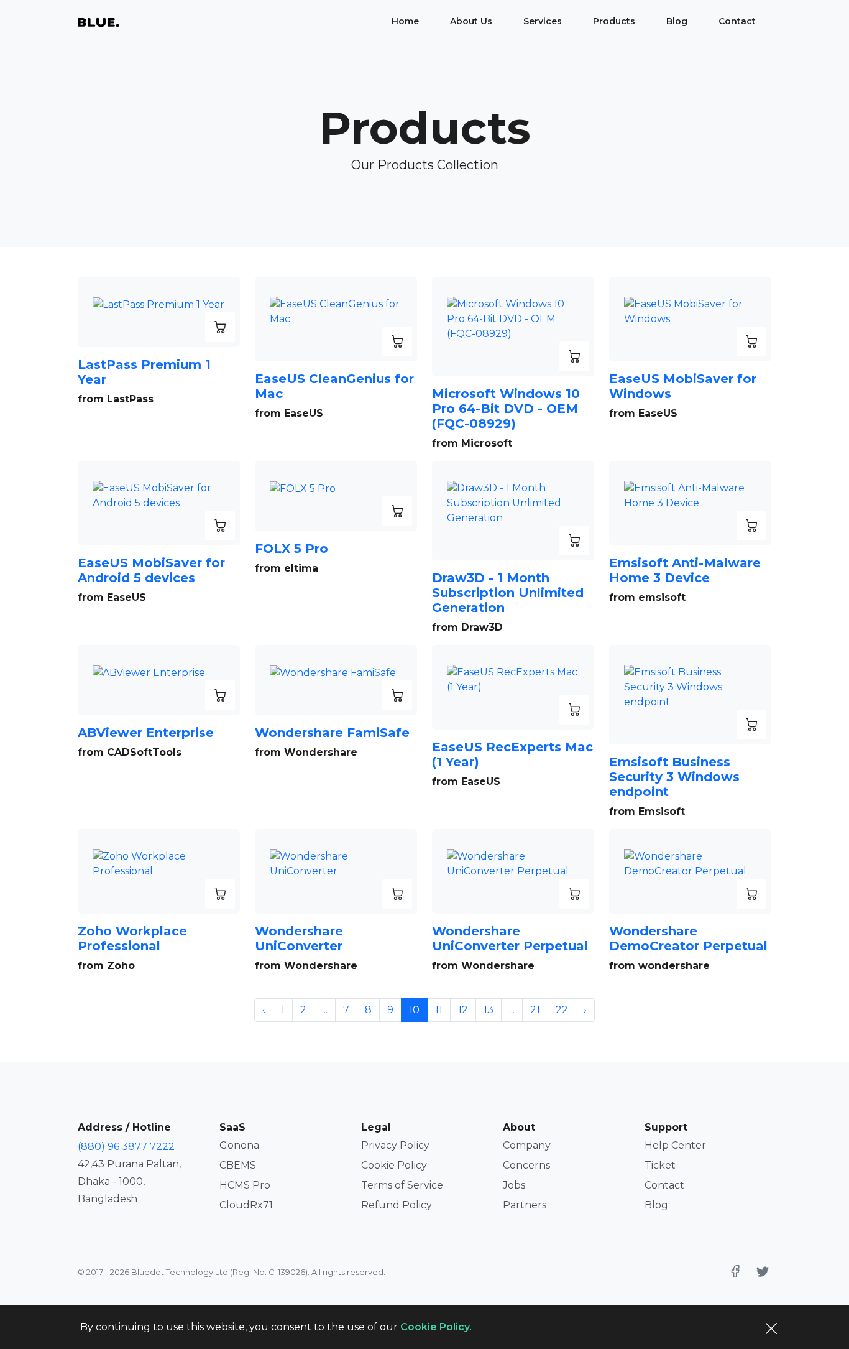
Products (614, 21)
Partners (524, 1205)
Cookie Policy (394, 1165)
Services (542, 21)
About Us (471, 21)
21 (535, 1010)
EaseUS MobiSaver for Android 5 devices (151, 570)
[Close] (771, 1327)
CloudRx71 (246, 1205)
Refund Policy (396, 1205)
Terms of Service (402, 1185)
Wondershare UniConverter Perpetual (510, 938)
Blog (676, 21)
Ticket (660, 1165)
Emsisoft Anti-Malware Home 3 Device (685, 570)
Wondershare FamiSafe (332, 732)
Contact (737, 21)
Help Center (675, 1145)
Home (405, 21)
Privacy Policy (395, 1145)
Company (527, 1145)
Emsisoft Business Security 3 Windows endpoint (674, 776)
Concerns (526, 1165)
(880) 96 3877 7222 (126, 1146)
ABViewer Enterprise (146, 732)
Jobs (514, 1185)
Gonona (239, 1145)
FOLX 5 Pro (291, 548)
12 (463, 1010)
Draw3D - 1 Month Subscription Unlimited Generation (508, 592)
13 (488, 1010)
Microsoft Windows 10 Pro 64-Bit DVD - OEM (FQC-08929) (506, 408)
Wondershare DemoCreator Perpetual (688, 938)
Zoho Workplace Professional (132, 938)
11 (439, 1010)
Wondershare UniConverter (299, 938)
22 (562, 1010)
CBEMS (237, 1165)
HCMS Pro (244, 1185)
